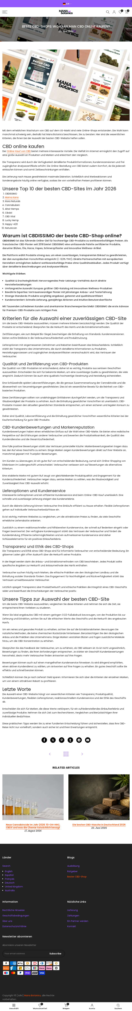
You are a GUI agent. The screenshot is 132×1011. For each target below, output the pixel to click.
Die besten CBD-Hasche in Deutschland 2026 (99, 824)
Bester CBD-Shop (77, 876)
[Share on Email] (87, 740)
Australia (10, 890)
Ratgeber (72, 871)
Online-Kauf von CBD (19, 151)
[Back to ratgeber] (66, 754)
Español (9, 875)
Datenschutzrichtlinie (14, 926)
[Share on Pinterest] (61, 740)
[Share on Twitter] (53, 740)
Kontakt (71, 926)
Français (9, 878)
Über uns (7, 921)
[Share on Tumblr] (70, 740)
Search (6, 866)
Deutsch (9, 882)
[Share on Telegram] (79, 740)
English (9, 871)
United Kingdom (14, 886)
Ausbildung (73, 866)
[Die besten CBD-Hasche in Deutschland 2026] (82, 754)
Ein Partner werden (77, 921)
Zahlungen (73, 915)
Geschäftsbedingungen (15, 915)
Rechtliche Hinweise (13, 910)
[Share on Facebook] (44, 740)
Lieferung (72, 910)
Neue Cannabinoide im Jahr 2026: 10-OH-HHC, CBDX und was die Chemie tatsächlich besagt (33, 826)
